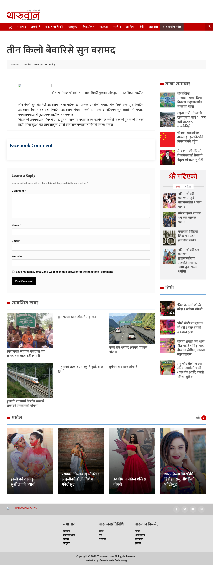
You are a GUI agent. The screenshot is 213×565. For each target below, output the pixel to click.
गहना (137, 531)
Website (17, 256)
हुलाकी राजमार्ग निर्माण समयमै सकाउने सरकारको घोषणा (25, 404)
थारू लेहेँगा (140, 535)
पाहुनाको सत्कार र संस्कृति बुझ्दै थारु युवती (80, 369)
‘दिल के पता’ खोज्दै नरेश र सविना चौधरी (190, 307)
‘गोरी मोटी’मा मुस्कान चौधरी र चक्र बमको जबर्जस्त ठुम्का (190, 328)
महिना (188, 187)
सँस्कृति (66, 543)
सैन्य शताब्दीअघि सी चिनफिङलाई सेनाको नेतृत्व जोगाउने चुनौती (190, 155)
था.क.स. (103, 26)
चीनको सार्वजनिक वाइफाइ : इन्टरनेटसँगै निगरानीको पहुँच (190, 137)
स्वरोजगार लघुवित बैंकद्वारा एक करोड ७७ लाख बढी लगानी (26, 354)
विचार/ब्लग (88, 26)
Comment (19, 190)
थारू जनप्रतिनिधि (54, 26)
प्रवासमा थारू (69, 535)
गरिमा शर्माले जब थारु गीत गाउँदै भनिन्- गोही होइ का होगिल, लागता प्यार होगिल (191, 348)
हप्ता (178, 187)
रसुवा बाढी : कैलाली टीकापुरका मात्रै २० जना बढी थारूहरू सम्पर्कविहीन (191, 119)
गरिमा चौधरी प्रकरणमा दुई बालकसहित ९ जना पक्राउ (190, 200)
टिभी (141, 26)
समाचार (21, 26)
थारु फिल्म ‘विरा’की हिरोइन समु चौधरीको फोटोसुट (179, 479)
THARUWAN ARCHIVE (25, 508)
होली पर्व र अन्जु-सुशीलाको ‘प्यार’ (23, 482)
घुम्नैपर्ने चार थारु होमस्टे (123, 367)
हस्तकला (139, 539)
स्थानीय (102, 539)
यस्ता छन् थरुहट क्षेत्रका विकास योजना (128, 350)
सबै (198, 418)
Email (16, 240)
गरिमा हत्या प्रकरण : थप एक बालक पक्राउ (190, 218)
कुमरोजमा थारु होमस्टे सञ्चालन (77, 317)
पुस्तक (138, 543)
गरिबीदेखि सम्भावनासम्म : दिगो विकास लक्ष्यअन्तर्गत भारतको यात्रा (189, 100)
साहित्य (130, 26)
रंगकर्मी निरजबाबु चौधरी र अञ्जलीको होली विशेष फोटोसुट (80, 479)
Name (16, 225)
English (153, 26)
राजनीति (35, 26)
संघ (100, 535)
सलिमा (117, 26)
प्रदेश (101, 531)
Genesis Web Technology (113, 560)
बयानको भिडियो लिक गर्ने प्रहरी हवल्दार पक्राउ (188, 236)
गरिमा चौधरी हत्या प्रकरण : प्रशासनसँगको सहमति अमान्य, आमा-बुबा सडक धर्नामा (189, 260)
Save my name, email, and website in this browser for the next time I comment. (64, 271)
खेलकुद (72, 26)
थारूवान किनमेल (172, 26)
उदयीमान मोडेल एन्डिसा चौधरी (130, 482)
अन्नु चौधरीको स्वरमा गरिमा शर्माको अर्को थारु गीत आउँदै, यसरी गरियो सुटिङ (190, 370)
